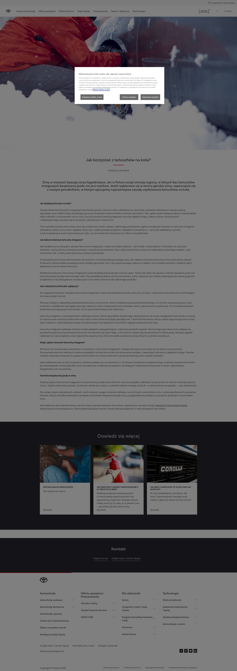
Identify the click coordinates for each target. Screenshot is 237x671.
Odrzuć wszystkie (129, 97)
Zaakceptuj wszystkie (150, 97)
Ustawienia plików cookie (92, 97)
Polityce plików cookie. (101, 89)
